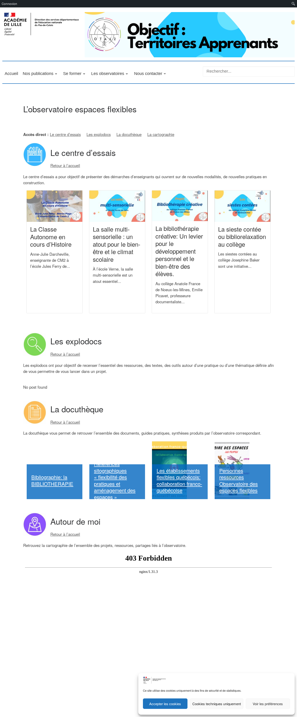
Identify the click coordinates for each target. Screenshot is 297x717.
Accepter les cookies (165, 703)
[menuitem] (293, 3)
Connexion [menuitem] (9, 4)
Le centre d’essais (65, 134)
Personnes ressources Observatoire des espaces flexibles (238, 480)
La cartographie (160, 134)
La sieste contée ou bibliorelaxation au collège (242, 236)
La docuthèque (129, 134)
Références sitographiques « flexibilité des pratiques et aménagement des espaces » (115, 480)
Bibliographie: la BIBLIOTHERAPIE (52, 480)
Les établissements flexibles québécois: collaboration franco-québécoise (179, 480)
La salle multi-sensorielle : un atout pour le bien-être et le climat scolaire (116, 244)
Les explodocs (99, 134)
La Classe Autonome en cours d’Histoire (50, 236)
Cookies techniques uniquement (216, 703)
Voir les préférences (268, 703)
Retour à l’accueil (65, 165)
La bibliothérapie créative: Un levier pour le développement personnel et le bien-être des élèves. (179, 251)
